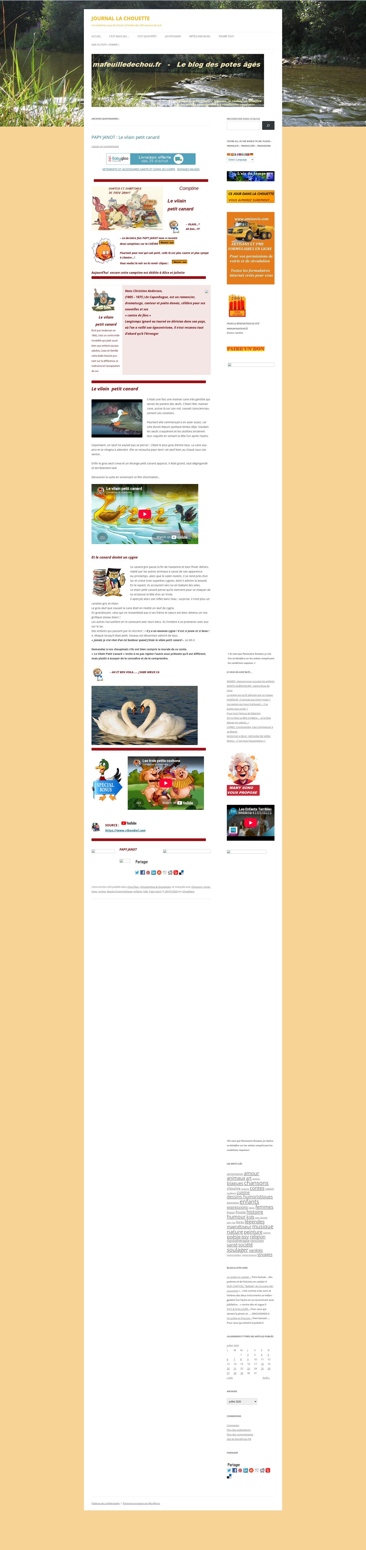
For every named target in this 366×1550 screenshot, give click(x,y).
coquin (269, 1188)
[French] (236, 154)
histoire (254, 1211)
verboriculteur (234, 1255)
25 (262, 1368)
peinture (253, 1232)
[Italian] (244, 154)
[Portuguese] (247, 154)
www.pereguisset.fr (237, 328)
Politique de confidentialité (106, 1503)
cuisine (243, 1192)
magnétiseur (239, 1226)
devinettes (233, 1202)
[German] (251, 154)
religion (258, 1236)
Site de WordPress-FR (239, 1439)
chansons (196, 887)
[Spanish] (232, 154)
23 (248, 1368)
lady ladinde (261, 1217)
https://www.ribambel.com (125, 830)
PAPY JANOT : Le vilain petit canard (125, 137)
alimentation (235, 1174)
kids (145, 891)
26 (269, 1368)
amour (251, 1173)
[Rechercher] (268, 125)
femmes (264, 1206)
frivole (241, 1212)
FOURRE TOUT (226, 36)
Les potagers (173, 36)
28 (235, 1373)
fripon (231, 1212)
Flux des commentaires (240, 1434)
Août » (266, 1377)
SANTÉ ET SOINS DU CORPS (157, 169)
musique (262, 1226)
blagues (235, 1183)
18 (262, 1364)
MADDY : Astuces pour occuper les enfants (250, 681)
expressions (237, 1207)
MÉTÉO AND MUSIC (199, 36)
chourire (233, 1188)
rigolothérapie (238, 1240)
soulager (237, 1249)
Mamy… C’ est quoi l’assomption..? (246, 740)
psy (245, 1236)
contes (102, 891)
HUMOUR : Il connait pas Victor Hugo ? (248, 699)
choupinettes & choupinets (155, 887)
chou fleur (133, 887)
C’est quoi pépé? (147, 36)
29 (241, 1373)
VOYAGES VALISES (188, 169)
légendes (255, 1221)
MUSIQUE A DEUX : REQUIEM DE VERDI (248, 736)
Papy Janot (155, 891)
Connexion (233, 1425)
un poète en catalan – (239, 1277)
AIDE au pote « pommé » (105, 44)
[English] (240, 154)
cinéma (245, 1188)
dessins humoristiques (119, 891)
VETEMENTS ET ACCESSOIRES (121, 169)
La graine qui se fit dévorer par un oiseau (250, 695)
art (249, 1178)
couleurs (231, 1193)
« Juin (230, 1377)
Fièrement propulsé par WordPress (141, 1503)
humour (236, 1216)
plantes (266, 1232)
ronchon (257, 1240)
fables (252, 1207)
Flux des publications (239, 1430)
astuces (256, 1178)
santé (232, 1244)
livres (240, 1222)
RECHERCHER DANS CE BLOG (243, 118)
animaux (236, 1178)
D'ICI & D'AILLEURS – (238, 1309)
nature (235, 1231)
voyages (264, 1254)
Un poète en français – (239, 1318)
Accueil (96, 36)
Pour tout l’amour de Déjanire (243, 713)
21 (235, 1368)
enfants (138, 891)
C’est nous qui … (119, 36)
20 (228, 1368)
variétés (256, 1250)
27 (228, 1373)
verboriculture (249, 1255)
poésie (234, 1237)
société (245, 1245)
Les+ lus (231, 1222)
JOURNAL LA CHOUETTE (121, 18)
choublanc (188, 891)
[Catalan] (228, 154)
